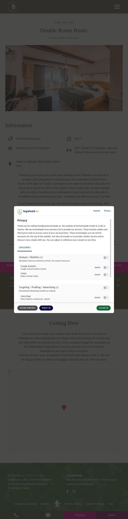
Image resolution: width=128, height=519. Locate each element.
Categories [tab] (24, 247)
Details (97, 268)
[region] (64, 260)
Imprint (96, 211)
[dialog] (64, 259)
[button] (105, 258)
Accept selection (27, 308)
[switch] (106, 258)
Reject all (46, 308)
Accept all (103, 308)
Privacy (107, 211)
